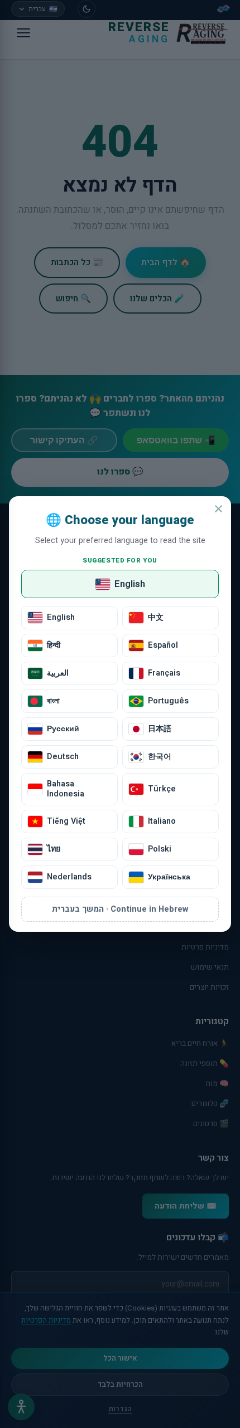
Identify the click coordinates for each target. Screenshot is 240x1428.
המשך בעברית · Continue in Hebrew (120, 909)
